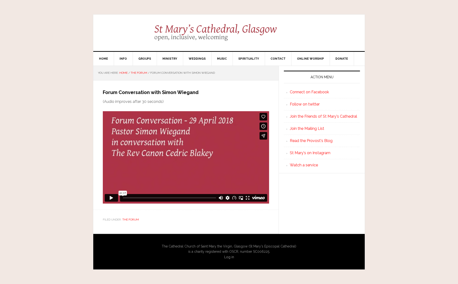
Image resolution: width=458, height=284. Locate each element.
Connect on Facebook (309, 92)
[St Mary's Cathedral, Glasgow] (229, 35)
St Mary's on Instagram (310, 153)
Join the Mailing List (307, 128)
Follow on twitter (305, 104)
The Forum (130, 219)
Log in (229, 257)
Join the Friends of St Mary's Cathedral (323, 116)
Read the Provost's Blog (311, 140)
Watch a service (304, 165)
